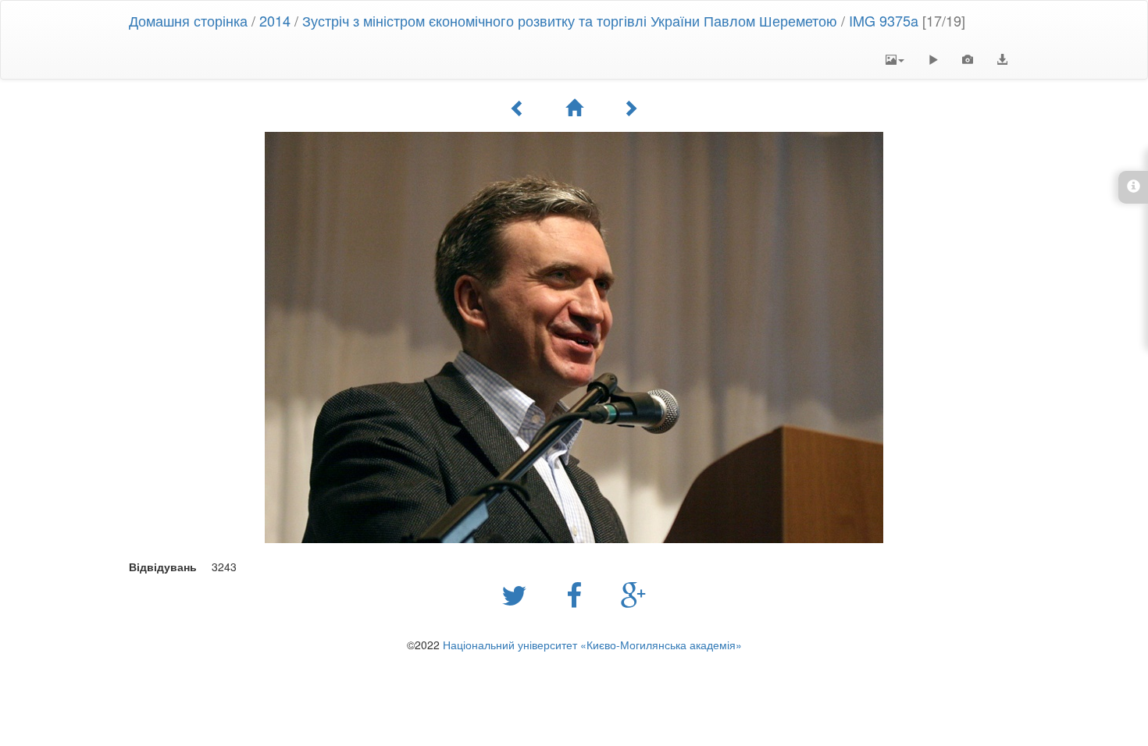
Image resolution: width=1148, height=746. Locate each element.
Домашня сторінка (188, 20)
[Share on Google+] (633, 593)
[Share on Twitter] (518, 593)
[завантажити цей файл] (1002, 59)
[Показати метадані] (967, 59)
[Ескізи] (574, 107)
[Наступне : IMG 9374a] (630, 107)
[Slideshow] (933, 59)
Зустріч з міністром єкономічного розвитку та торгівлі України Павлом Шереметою (569, 20)
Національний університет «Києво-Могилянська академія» (592, 644)
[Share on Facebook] (578, 593)
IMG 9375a (883, 20)
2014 (275, 20)
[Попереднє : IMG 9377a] (518, 107)
